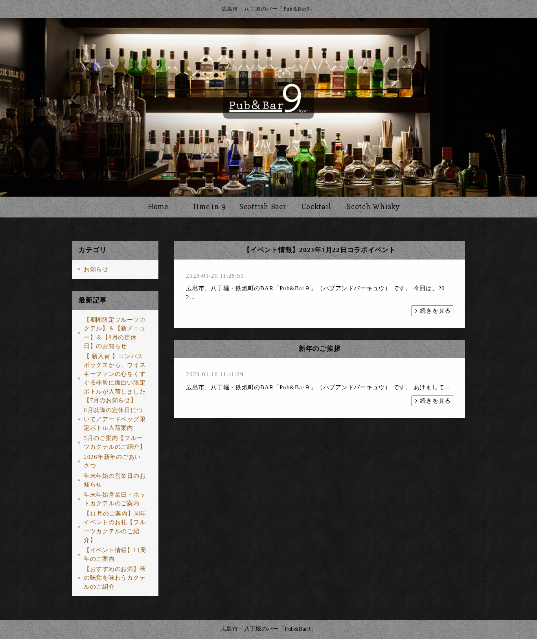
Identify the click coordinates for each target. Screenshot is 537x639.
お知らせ (96, 269)
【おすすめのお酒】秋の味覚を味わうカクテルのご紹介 (115, 578)
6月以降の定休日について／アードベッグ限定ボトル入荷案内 (115, 419)
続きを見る (435, 311)
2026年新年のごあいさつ (112, 461)
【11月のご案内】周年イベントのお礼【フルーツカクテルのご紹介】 (115, 526)
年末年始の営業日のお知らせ (115, 480)
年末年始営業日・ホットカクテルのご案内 (115, 499)
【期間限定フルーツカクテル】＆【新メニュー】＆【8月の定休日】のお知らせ (115, 333)
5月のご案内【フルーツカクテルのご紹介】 (115, 442)
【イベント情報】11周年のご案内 (115, 554)
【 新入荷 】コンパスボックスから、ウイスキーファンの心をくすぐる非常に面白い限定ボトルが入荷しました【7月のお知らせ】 (115, 378)
